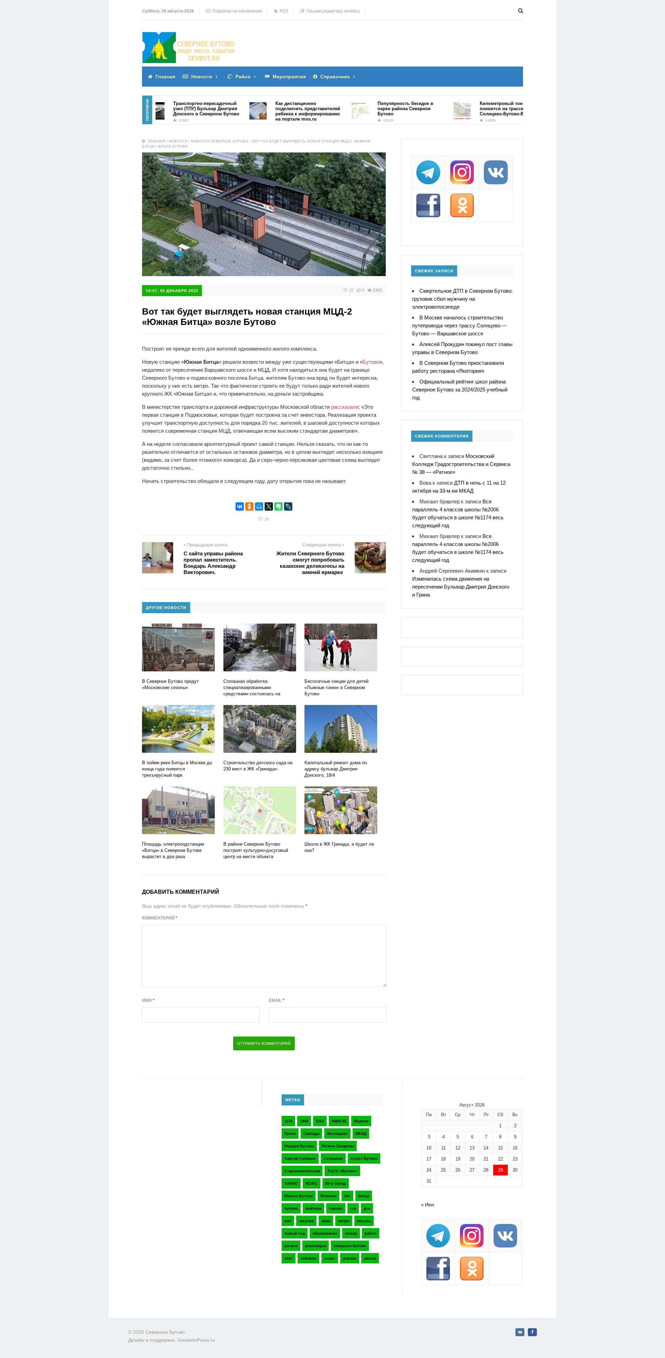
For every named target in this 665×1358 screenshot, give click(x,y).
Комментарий (159, 918)
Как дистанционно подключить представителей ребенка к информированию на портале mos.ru (281, 111)
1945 (304, 1121)
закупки (306, 1221)
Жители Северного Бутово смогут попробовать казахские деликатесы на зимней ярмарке (310, 562)
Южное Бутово (298, 1196)
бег (347, 1196)
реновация (315, 1246)
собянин (308, 1258)
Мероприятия (289, 76)
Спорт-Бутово (364, 1158)
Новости (201, 76)
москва (364, 1221)
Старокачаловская (302, 1171)
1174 (288, 1121)
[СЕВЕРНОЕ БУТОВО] (189, 37)
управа (349, 1258)
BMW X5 (338, 1121)
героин (336, 1208)
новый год (294, 1233)
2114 (320, 1121)
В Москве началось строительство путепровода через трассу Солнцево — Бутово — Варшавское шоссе (459, 325)
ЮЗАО (311, 1183)
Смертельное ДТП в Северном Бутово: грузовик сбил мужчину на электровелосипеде (462, 299)
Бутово (371, 362)
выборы (313, 1208)
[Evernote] (278, 506)
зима (325, 1221)
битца (363, 1196)
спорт (329, 1258)
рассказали (344, 407)
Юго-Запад (335, 1183)
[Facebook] (532, 1332)
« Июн (427, 1204)
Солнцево (333, 1158)
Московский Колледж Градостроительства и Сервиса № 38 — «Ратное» (461, 464)
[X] (269, 506)
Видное (361, 1121)
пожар (351, 1233)
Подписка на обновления (236, 11)
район (370, 1233)
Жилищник (337, 1133)
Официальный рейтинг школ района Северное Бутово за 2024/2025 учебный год (459, 389)
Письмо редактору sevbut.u (332, 11)
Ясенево (328, 1196)
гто (353, 1208)
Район (243, 76)
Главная (165, 76)
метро (343, 1221)
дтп (367, 1208)
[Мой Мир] (259, 506)
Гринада (311, 1133)
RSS (282, 11)
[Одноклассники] (249, 506)
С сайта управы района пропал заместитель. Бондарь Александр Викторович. (213, 562)
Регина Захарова (338, 1146)
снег (288, 1258)
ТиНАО (291, 1183)
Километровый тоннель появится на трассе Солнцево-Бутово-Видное (482, 108)
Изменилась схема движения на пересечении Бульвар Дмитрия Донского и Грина (460, 587)
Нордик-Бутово (299, 1146)
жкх (287, 1221)
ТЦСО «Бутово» (342, 1171)
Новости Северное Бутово (220, 141)
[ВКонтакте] (240, 506)
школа (370, 1258)
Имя (148, 1000)
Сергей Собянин (300, 1158)
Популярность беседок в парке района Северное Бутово (379, 108)
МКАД (360, 1133)
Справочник (335, 76)
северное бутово (350, 1246)
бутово (291, 1208)
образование (324, 1233)
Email (276, 1000)
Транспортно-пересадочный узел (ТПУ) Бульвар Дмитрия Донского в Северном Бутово (180, 108)
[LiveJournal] (288, 506)
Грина (290, 1133)
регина (291, 1246)
